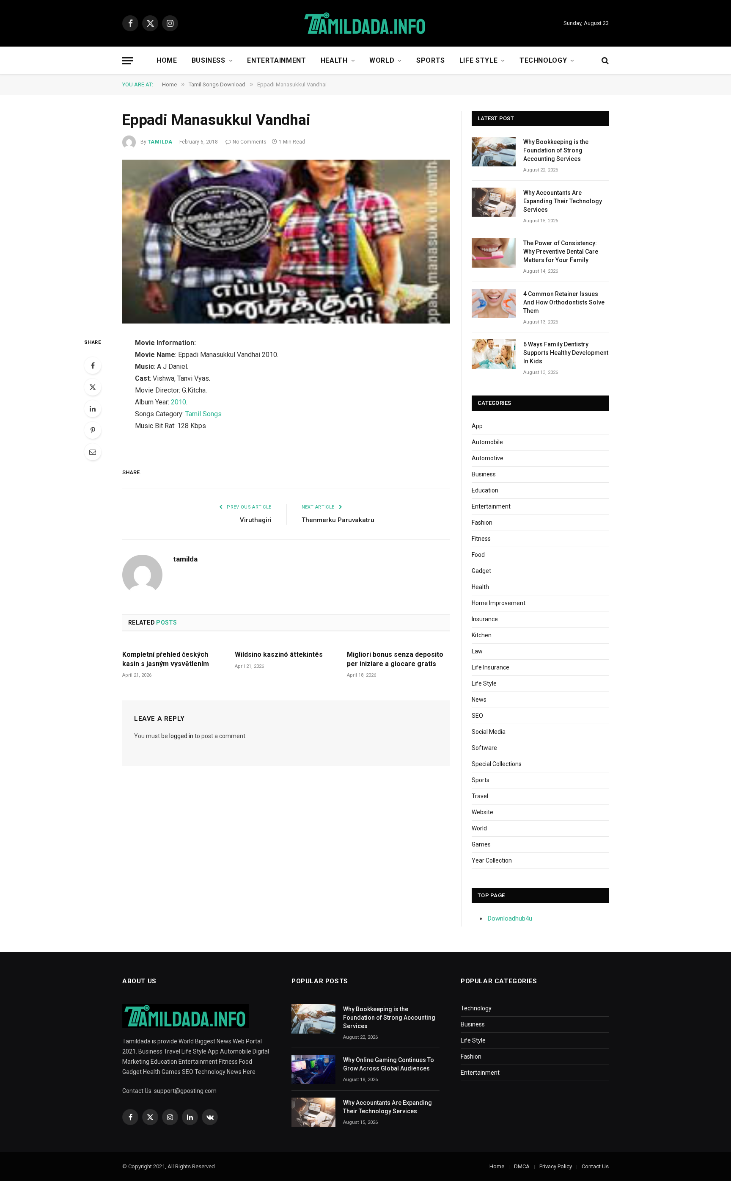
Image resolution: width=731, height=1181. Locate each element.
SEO (477, 715)
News (479, 699)
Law (477, 651)
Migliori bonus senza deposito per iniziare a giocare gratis (395, 659)
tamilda (160, 142)
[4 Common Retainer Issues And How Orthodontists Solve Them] (494, 303)
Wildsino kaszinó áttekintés (279, 654)
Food (478, 554)
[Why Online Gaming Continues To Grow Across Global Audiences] (313, 1069)
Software (484, 747)
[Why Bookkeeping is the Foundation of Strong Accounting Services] (494, 151)
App (477, 426)
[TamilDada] (365, 23)
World (381, 60)
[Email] (92, 451)
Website (482, 812)
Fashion (482, 522)
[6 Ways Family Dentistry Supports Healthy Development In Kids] (494, 353)
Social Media (489, 731)
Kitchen (482, 635)
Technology (543, 60)
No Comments (250, 142)
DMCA (522, 1166)
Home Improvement (498, 603)
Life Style (478, 60)
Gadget (481, 570)
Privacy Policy (555, 1166)
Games (481, 844)
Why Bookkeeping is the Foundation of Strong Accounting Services (555, 150)
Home (167, 60)
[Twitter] (92, 387)
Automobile (487, 442)
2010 (178, 402)
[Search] (604, 60)
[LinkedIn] (92, 408)
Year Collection (492, 860)
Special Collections (497, 764)
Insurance (485, 619)
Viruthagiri (256, 520)
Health (334, 60)
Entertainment (276, 60)
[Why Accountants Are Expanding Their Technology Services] (494, 202)
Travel (480, 796)
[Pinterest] (92, 430)
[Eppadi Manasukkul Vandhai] (286, 242)
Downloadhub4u (510, 918)
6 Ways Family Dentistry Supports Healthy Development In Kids (565, 353)
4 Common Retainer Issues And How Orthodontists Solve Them (564, 302)
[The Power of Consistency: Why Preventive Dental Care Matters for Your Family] (494, 252)
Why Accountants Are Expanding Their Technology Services (562, 201)
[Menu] (127, 60)
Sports (430, 60)
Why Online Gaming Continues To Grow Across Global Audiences (388, 1064)
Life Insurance (490, 667)
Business (208, 60)
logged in (181, 736)
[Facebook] (92, 365)
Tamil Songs (203, 414)
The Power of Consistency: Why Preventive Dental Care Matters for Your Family (560, 251)
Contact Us (595, 1166)
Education (485, 490)
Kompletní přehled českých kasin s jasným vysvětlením (165, 659)
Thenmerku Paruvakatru (338, 520)
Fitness (481, 538)
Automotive (487, 458)
